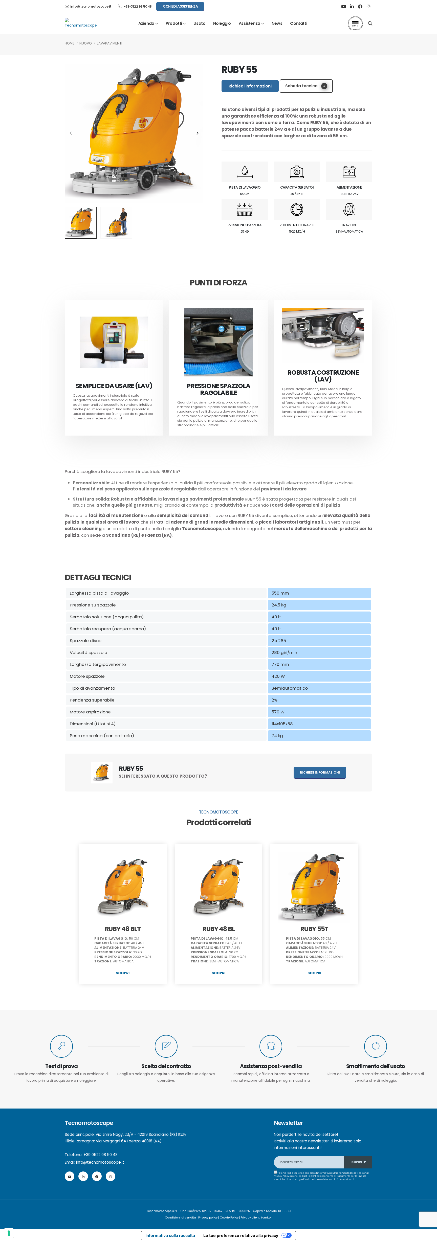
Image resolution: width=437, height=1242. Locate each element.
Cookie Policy (229, 1217)
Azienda (146, 23)
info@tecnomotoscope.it (100, 1162)
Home (69, 43)
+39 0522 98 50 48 (137, 6)
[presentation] (71, 133)
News (277, 23)
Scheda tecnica (302, 85)
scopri (122, 973)
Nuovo (85, 43)
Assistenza (249, 23)
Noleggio (222, 23)
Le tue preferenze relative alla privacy (240, 1235)
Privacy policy (207, 1217)
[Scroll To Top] (428, 1236)
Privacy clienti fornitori (256, 1217)
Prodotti (174, 23)
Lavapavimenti (109, 43)
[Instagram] (368, 6)
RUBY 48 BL (218, 928)
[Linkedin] (351, 6)
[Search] (370, 23)
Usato (199, 23)
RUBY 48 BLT (123, 928)
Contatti (298, 23)
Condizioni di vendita (180, 1217)
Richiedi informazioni (250, 86)
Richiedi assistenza (180, 6)
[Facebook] (360, 6)
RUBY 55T (314, 928)
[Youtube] (343, 6)
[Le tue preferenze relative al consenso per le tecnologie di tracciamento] (9, 1233)
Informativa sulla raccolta (170, 1235)
